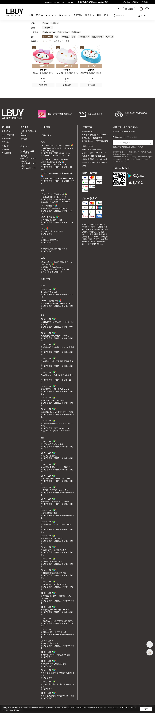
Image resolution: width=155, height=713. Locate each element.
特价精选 (64, 15)
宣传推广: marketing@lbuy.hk (28, 162)
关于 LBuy (6, 131)
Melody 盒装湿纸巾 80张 (43, 73)
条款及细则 (6, 153)
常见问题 (24, 139)
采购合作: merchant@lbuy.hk (28, 167)
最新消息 (145, 2)
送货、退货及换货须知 (28, 132)
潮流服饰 (89, 15)
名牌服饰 (78, 15)
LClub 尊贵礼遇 (8, 134)
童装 (99, 15)
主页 (31, 15)
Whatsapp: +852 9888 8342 (27, 152)
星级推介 (136, 2)
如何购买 (24, 135)
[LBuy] (14, 12)
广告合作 (5, 142)
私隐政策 (5, 149)
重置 (68, 41)
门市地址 (127, 2)
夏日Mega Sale (45, 15)
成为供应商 (6, 138)
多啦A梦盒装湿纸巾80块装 (90, 73)
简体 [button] (145, 15)
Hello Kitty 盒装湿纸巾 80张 (67, 73)
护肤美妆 (108, 15)
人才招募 (5, 145)
